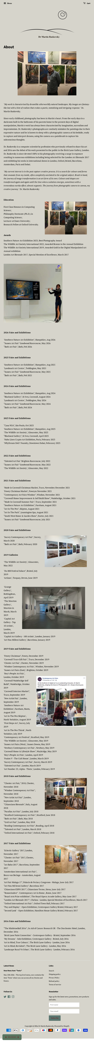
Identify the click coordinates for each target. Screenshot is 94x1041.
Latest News (9, 965)
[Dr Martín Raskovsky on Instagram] (13, 997)
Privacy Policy (54, 977)
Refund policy (54, 981)
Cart (88, 3)
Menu (9, 3)
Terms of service (55, 984)
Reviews (12, 1037)
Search (51, 970)
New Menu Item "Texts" (13, 970)
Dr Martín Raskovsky (46, 1026)
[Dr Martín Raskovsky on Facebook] (9, 997)
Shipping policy (55, 974)
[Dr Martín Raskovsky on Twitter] (5, 997)
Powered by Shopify (61, 1026)
